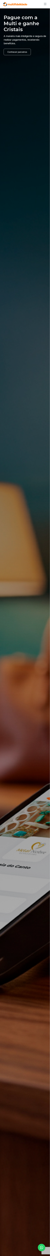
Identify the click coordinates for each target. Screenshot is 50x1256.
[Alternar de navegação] (44, 4)
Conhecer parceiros (17, 52)
